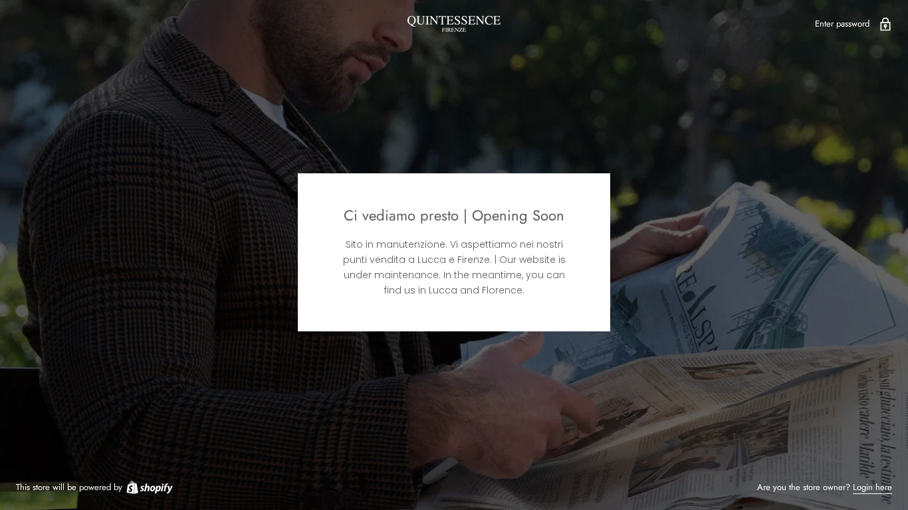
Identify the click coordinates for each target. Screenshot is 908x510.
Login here (872, 487)
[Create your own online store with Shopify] (149, 487)
